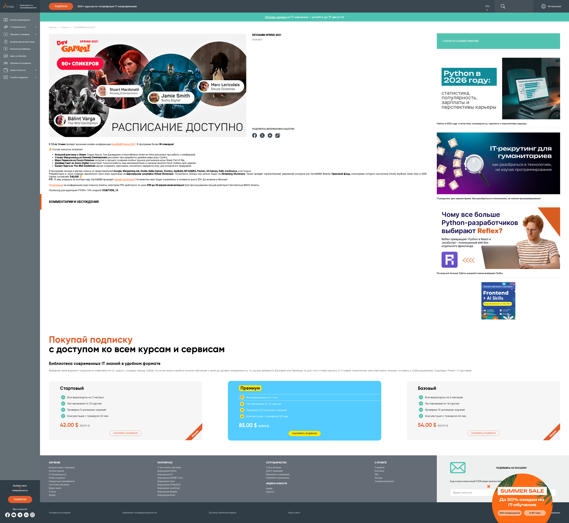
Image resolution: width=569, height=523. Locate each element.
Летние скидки (276, 17)
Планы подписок (57, 478)
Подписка (20, 499)
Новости (270, 492)
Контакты (379, 471)
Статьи (52, 491)
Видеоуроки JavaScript (169, 488)
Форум (52, 495)
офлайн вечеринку (124, 179)
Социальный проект (384, 481)
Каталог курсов (56, 471)
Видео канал (55, 488)
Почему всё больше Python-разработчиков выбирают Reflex (470, 273)
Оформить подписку (125, 433)
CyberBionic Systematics (277, 478)
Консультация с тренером (62, 467)
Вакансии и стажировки (277, 474)
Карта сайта (294, 512)
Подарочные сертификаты (62, 481)
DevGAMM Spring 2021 (123, 144)
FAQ (377, 474)
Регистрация (56, 185)
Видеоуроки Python (167, 471)
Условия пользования (60, 512)
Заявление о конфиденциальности (139, 512)
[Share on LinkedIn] (270, 135)
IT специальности (57, 474)
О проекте (380, 467)
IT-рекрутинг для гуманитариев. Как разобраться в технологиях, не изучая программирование (489, 198)
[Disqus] (238, 247)
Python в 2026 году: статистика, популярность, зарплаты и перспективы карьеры (482, 123)
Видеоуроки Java (166, 481)
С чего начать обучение (169, 467)
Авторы (378, 478)
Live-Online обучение (59, 484)
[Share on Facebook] (254, 135)
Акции (269, 488)
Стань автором (273, 467)
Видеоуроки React (166, 495)
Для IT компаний (274, 471)
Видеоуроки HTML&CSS (169, 484)
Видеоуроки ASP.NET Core (170, 478)
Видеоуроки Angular (167, 491)
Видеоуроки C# (165, 474)
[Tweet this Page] (262, 135)
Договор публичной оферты (222, 512)
